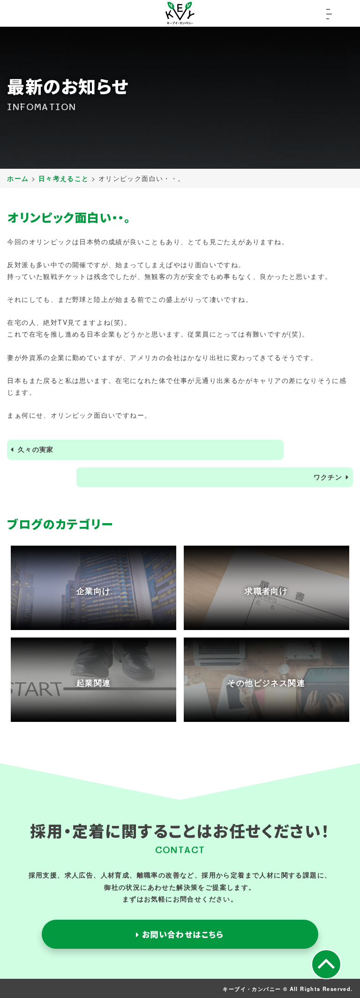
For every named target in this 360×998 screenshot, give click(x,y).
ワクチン (328, 476)
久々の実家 (36, 449)
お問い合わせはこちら (181, 934)
